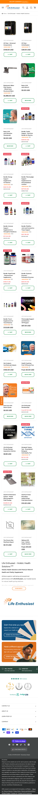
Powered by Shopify (25, 754)
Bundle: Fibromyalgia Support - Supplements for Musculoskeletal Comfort (27, 180)
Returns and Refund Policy (28, 791)
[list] (19, 670)
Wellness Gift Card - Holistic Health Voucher (26, 542)
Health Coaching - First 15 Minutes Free (27, 364)
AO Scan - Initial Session (25, 44)
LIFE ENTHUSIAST (16, 754)
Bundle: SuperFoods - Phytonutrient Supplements (9, 275)
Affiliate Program (6, 793)
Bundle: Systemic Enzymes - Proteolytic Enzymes (27, 275)
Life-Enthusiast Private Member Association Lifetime (10, 449)
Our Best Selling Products (13, 634)
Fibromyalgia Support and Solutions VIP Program (27, 320)
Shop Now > (25, 1)
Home (4, 13)
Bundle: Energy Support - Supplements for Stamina (8, 179)
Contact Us (14, 793)
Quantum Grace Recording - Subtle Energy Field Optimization (26, 497)
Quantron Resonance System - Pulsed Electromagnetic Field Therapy (10, 497)
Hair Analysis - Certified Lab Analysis (10, 364)
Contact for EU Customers (25, 793)
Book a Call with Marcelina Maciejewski (8, 133)
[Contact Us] (31, 7)
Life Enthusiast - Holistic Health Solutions (18, 13)
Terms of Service (8, 791)
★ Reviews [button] (1, 400)
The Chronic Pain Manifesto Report (9, 541)
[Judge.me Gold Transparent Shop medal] (28, 686)
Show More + (19, 588)
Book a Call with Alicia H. (25, 86)
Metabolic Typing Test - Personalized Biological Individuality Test (26, 450)
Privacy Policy (17, 791)
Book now (28, 100)
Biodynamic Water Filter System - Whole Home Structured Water (9, 88)
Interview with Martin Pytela (8, 406)
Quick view (28, 374)
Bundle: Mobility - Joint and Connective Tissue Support (27, 228)
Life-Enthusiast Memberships (25, 406)
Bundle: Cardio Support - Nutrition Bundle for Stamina (27, 133)
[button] (3, 7)
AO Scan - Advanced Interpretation (9, 44)
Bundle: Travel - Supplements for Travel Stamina (8, 320)
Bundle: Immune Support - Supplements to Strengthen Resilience (10, 228)
